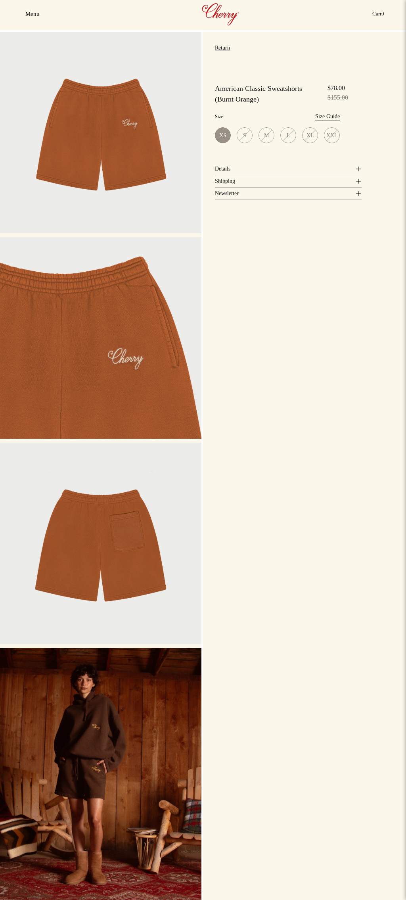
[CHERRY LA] (221, 14)
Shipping (225, 181)
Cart (379, 16)
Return (222, 48)
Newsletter (227, 193)
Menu (33, 16)
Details (222, 169)
